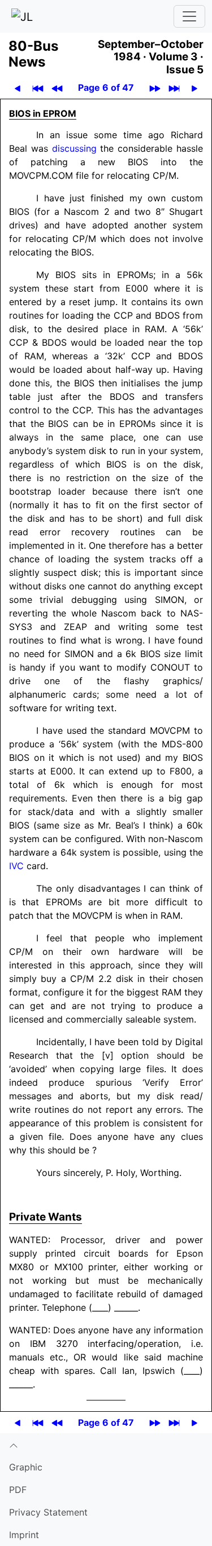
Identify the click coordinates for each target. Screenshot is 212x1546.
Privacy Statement (48, 1512)
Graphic (25, 1467)
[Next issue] (155, 88)
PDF (18, 1489)
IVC (16, 865)
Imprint (24, 1534)
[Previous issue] (57, 88)
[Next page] (194, 88)
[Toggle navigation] (189, 16)
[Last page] (174, 88)
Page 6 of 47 (106, 87)
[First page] (38, 88)
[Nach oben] (106, 1444)
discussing (74, 148)
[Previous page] (17, 88)
